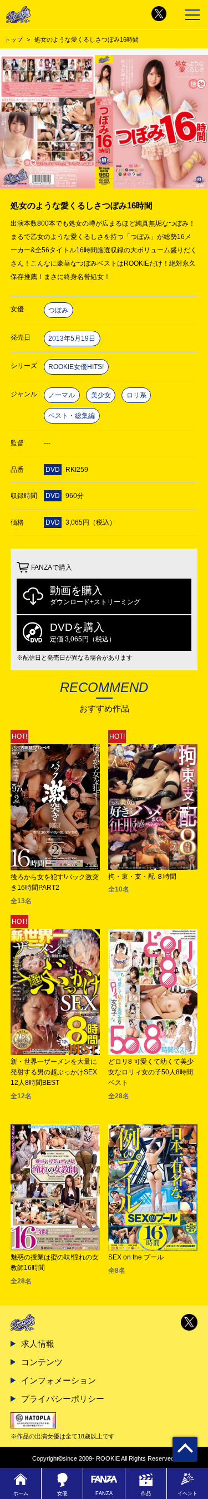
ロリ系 (136, 395)
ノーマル (61, 395)
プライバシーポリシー (62, 1398)
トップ (13, 39)
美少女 (101, 395)
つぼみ (58, 310)
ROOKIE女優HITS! (76, 367)
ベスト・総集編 (71, 416)
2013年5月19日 (71, 338)
